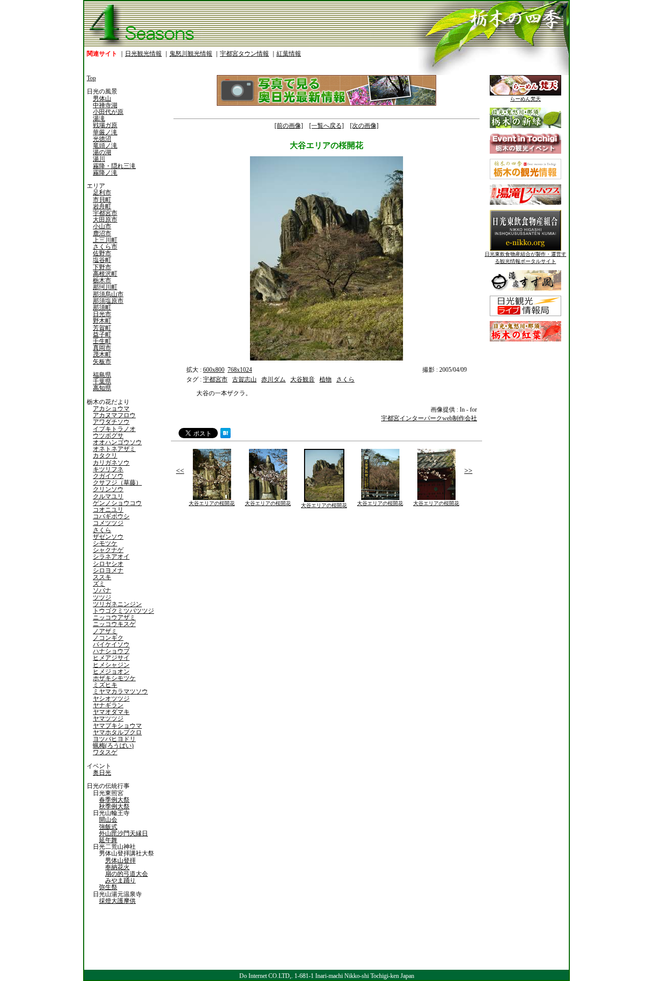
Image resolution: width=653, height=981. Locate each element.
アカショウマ (111, 408)
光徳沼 (102, 138)
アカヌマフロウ (114, 415)
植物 (325, 379)
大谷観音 (302, 379)
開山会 (108, 819)
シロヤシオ (108, 563)
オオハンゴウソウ (117, 442)
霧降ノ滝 (105, 172)
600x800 (213, 369)
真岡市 (102, 347)
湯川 (99, 158)
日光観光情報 (143, 53)
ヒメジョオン (111, 671)
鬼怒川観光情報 (190, 53)
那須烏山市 (108, 294)
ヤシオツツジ (111, 698)
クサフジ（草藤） (117, 482)
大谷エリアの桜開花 (212, 503)
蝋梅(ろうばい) (113, 745)
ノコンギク (108, 637)
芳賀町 (102, 327)
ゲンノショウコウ (117, 503)
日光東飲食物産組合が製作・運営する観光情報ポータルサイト (525, 257)
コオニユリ (108, 509)
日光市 (102, 314)
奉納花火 (117, 867)
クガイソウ (108, 476)
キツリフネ (108, 469)
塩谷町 (102, 260)
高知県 (102, 388)
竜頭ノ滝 (105, 145)
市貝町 (102, 199)
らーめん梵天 (525, 99)
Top (91, 78)
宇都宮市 (105, 213)
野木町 (102, 320)
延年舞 (108, 840)
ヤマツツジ (108, 718)
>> (468, 470)
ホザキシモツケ (114, 678)
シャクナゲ (108, 550)
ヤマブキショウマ (117, 725)
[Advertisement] (247, 587)
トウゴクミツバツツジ (123, 610)
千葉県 (102, 381)
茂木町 (102, 354)
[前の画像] (288, 125)
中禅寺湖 (105, 105)
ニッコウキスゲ (114, 624)
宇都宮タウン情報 (244, 53)
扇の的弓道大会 (126, 873)
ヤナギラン (108, 705)
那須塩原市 (108, 300)
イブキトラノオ (114, 429)
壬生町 (102, 341)
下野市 (102, 267)
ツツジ (102, 597)
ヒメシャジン (111, 664)
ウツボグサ (108, 435)
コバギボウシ (111, 516)
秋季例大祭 (114, 806)
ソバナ (102, 590)
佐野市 (102, 253)
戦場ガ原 (105, 125)
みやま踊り (120, 880)
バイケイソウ (111, 644)
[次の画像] (364, 125)
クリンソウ (108, 489)
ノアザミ (105, 631)
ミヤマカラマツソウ (120, 691)
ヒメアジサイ (111, 657)
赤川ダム (273, 379)
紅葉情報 (289, 53)
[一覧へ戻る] (326, 125)
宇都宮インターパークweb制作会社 (429, 418)
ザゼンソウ (108, 536)
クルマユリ (108, 496)
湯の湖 (102, 152)
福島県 (102, 374)
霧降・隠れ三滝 (114, 166)
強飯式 (108, 826)
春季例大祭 (114, 799)
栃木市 (102, 280)
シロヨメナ (108, 570)
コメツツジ (108, 523)
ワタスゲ (105, 752)
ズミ (99, 583)
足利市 (102, 192)
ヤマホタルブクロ (117, 732)
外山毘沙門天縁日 (123, 833)
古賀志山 (244, 379)
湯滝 (99, 118)
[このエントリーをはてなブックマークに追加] (225, 436)
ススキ (102, 577)
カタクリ (105, 455)
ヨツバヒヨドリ (114, 739)
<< (180, 470)
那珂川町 (105, 287)
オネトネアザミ (114, 448)
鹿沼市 (102, 233)
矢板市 (102, 361)
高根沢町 (105, 273)
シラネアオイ (111, 556)
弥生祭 (108, 887)
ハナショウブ (111, 651)
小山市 (102, 226)
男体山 (102, 98)
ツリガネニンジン (117, 604)
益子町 (102, 334)
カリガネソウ (111, 462)
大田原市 (105, 219)
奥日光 (102, 772)
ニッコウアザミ (114, 617)
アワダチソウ (111, 421)
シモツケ (105, 543)
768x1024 (240, 369)
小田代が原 (108, 111)
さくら (102, 530)
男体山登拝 (120, 860)
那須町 (102, 307)
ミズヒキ (105, 684)
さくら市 (105, 246)
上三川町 (105, 240)
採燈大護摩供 (117, 900)
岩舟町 (102, 206)
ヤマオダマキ (111, 711)
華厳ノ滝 (105, 132)
